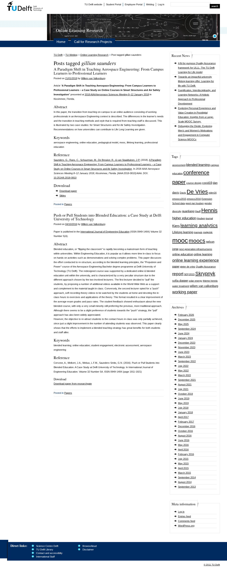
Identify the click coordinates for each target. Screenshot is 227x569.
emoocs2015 (179, 199)
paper (175, 266)
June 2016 (183, 440)
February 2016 (186, 454)
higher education (184, 218)
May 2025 (183, 324)
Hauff (198, 211)
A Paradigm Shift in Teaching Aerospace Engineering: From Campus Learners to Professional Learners (109, 71)
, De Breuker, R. (105, 160)
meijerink (208, 232)
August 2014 (185, 482)
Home (61, 42)
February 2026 (186, 314)
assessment (179, 165)
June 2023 (183, 352)
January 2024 (185, 338)
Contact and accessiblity (49, 553)
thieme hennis (210, 280)
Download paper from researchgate (73, 383)
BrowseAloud (89, 546)
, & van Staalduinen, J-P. (127, 160)
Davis (183, 192)
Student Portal (113, 4)
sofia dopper (180, 280)
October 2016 (185, 431)
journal (209, 218)
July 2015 (183, 459)
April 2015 (183, 468)
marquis (198, 232)
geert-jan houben (195, 203)
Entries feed (184, 516)
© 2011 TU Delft (212, 564)
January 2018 (185, 412)
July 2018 (183, 407)
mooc (180, 240)
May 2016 (183, 445)
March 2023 (184, 356)
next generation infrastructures (195, 249)
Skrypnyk (205, 273)
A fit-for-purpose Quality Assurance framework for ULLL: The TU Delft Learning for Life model (197, 67)
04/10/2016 (71, 224)
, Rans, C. (73, 160)
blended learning (198, 165)
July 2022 (183, 366)
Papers (68, 204)
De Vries (197, 192)
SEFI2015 (189, 274)
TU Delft (25, 6)
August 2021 (185, 384)
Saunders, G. (61, 160)
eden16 (213, 192)
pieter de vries (187, 266)
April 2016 (183, 449)
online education (182, 254)
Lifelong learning (182, 232)
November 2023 (186, 347)
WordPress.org (186, 525)
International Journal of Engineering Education (104, 231)
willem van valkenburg (204, 286)
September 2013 (187, 486)
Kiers (176, 226)
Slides (62, 195)
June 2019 (183, 398)
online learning (203, 254)
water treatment (180, 286)
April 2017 (183, 417)
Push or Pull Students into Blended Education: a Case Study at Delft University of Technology (107, 217)
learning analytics (199, 225)
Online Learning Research (94, 55)
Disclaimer (88, 549)
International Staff (45, 556)
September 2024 (187, 328)
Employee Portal (133, 4)
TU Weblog (71, 55)
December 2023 (186, 342)
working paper (184, 292)
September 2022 (187, 361)
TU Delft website (93, 4)
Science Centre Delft (47, 546)
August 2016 (185, 435)
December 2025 (186, 319)
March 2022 (184, 375)
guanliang (188, 211)
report (177, 273)
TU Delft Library (44, 549)
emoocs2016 (194, 199)
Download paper (68, 191)
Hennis (209, 210)
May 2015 (183, 463)
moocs (197, 241)
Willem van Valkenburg (93, 78)
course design (194, 183)
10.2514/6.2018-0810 (65, 177)
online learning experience (195, 260)
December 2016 (186, 426)
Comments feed (186, 521)
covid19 (207, 183)
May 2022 (183, 370)
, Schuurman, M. (88, 160)
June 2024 (183, 333)
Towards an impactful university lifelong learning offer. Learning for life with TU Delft (196, 81)
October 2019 (185, 393)
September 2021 (187, 380)
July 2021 (183, 389)
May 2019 (183, 403)
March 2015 (184, 472)
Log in (161, 4)
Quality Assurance (206, 266)
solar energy (195, 280)
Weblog (150, 4)
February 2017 (186, 421)
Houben (201, 218)
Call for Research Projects (93, 42)
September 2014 (187, 477)
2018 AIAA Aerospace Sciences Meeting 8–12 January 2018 (117, 94)
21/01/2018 (71, 78)
